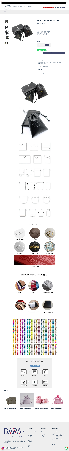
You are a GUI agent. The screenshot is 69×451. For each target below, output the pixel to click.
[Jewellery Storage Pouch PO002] (27, 400)
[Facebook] (55, 7)
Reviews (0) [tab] (42, 73)
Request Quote (54, 52)
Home (42, 431)
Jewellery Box (30, 436)
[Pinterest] (39, 69)
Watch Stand (30, 439)
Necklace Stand (31, 434)
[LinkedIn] (41, 69)
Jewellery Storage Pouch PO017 (41, 408)
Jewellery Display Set (32, 431)
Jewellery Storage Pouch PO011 (57, 408)
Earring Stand (30, 437)
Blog (42, 435)
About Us (42, 436)
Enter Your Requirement (41, 29)
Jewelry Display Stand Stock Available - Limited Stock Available (34, 3)
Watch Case (30, 441)
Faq (41, 439)
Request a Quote (61, 7)
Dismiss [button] (66, 2)
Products (42, 432)
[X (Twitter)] (38, 69)
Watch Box (30, 444)
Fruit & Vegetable (44, 434)
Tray (29, 446)
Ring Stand (30, 442)
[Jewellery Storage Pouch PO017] (42, 400)
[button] (66, 448)
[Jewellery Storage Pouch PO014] (11, 400)
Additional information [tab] (34, 73)
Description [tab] (27, 73)
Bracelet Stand (30, 435)
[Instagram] (57, 7)
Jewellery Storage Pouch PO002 (26, 408)
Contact (42, 437)
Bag (28, 447)
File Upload (38, 41)
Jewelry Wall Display (31, 432)
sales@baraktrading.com (10, 9)
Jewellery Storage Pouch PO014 (10, 408)
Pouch (42, 59)
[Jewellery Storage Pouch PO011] (58, 400)
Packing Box (30, 440)
